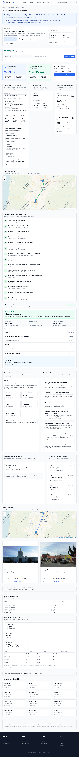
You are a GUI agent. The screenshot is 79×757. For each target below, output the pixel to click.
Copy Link (23, 39)
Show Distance (69, 56)
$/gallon (56, 68)
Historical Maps (25, 743)
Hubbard (35, 95)
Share (33, 39)
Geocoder (43, 741)
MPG (62, 68)
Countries (4, 739)
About (61, 739)
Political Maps (25, 741)
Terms (61, 741)
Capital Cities (5, 743)
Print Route (10, 43)
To (35, 53)
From (5, 53)
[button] (35, 200)
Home (3, 7)
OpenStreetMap (68, 209)
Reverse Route (11, 39)
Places (24, 2)
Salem (22, 7)
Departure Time (8, 93)
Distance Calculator (46, 739)
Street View (44, 743)
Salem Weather (62, 96)
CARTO (74, 209)
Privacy (62, 743)
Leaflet (61, 209)
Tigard (46, 570)
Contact (62, 745)
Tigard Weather (62, 117)
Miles (69, 68)
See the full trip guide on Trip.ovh (26, 724)
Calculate (64, 74)
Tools (38, 2)
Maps (31, 2)
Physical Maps (25, 739)
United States (10, 7)
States (4, 741)
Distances (46, 2)
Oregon (17, 7)
